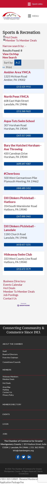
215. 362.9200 (36, 447)
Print (9, 67)
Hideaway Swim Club (18, 254)
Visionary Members (10, 376)
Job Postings (10, 294)
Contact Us (10, 298)
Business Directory (14, 281)
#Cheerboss (12, 173)
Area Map (6, 387)
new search (10, 57)
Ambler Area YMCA (17, 72)
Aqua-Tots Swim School (19, 121)
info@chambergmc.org (23, 450)
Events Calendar (12, 284)
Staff (5, 351)
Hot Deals (11, 36)
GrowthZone (23, 474)
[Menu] (35, 4)
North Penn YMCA (16, 96)
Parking (6, 390)
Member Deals (8, 379)
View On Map (11, 54)
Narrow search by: (13, 46)
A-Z (18, 62)
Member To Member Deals (21, 40)
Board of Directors (10, 354)
